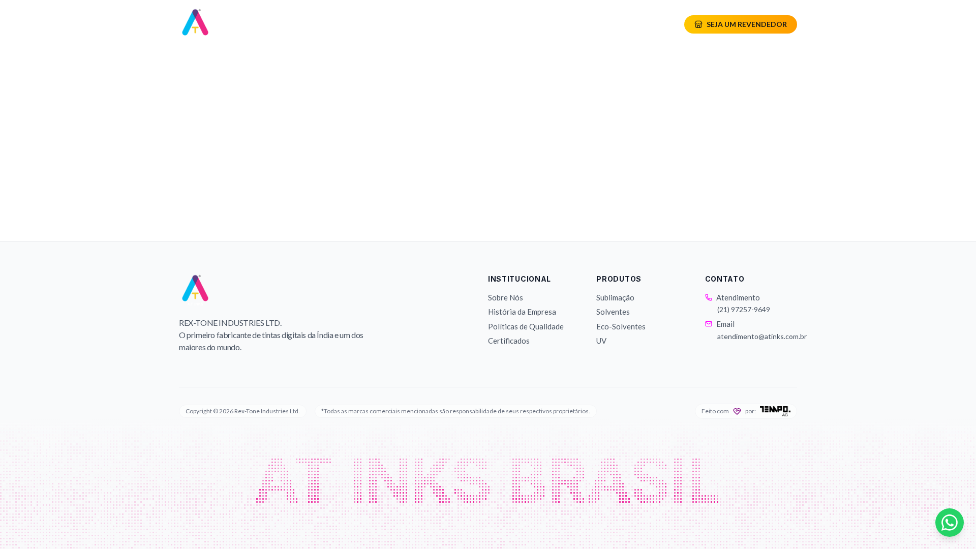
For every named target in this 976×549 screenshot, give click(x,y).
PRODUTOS (433, 24)
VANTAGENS (518, 24)
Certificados (509, 340)
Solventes (613, 311)
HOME (296, 24)
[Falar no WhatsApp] (949, 522)
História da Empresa (522, 311)
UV (601, 340)
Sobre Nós (505, 297)
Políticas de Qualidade (526, 326)
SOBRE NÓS (360, 24)
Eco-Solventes (621, 326)
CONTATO (592, 24)
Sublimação (615, 297)
